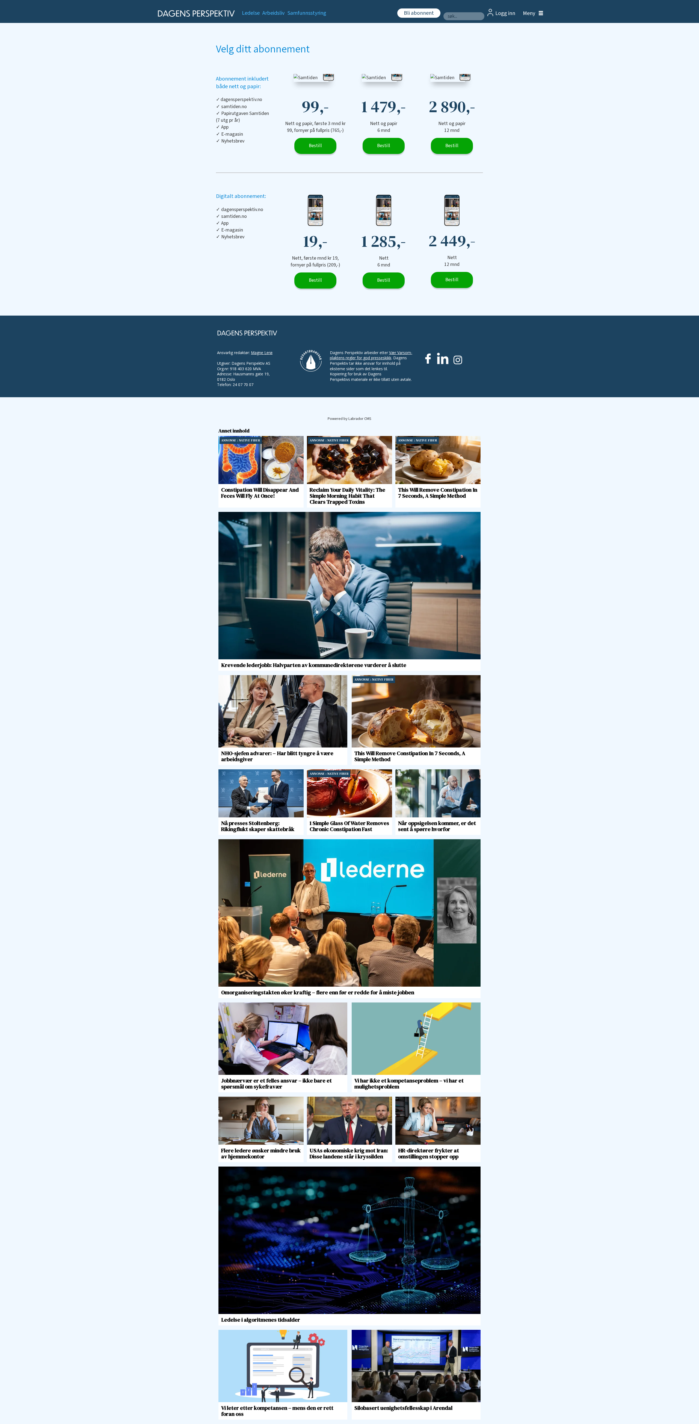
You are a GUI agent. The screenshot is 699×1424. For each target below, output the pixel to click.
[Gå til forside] (194, 13)
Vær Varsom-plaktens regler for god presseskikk (371, 355)
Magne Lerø (262, 352)
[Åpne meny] (532, 13)
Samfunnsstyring (307, 13)
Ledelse (251, 13)
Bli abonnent (419, 13)
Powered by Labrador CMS (349, 419)
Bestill (315, 146)
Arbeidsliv (273, 13)
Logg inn (505, 13)
